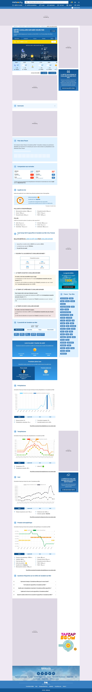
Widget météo (70, 677)
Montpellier (73, 326)
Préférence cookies (54, 679)
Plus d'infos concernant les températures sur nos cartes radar (43, 471)
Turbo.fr (64, 686)
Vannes (67, 350)
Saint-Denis (63, 342)
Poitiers (68, 337)
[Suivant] (56, 38)
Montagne (52, 5)
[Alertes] (71, 2)
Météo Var (43, 26)
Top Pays (62, 5)
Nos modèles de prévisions (58, 677)
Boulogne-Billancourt (65, 306)
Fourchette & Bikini (30, 686)
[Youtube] (46, 673)
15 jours (34, 38)
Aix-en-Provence (64, 298)
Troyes (72, 348)
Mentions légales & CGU (40, 677)
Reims (73, 337)
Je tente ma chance (68, 287)
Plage (42, 5)
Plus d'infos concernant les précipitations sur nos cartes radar (43, 425)
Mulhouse (63, 328)
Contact (49, 677)
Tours (68, 348)
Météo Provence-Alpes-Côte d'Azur (33, 26)
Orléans (62, 334)
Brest (73, 306)
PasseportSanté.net (43, 686)
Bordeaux (63, 303)
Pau (71, 334)
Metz (68, 326)
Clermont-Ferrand (64, 315)
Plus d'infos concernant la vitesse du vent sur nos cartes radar (43, 517)
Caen (62, 309)
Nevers (62, 331)
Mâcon (72, 323)
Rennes (62, 339)
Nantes (73, 328)
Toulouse (63, 348)
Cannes (66, 309)
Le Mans (68, 320)
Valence (62, 350)
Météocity (16, 26)
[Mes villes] (79, 2)
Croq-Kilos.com (58, 686)
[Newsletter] (75, 2)
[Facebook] (38, 673)
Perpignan (63, 337)
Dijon (71, 315)
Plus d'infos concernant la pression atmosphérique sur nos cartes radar (41, 570)
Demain (43, 38)
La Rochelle (69, 317)
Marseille (63, 326)
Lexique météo (36, 679)
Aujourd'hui (16, 38)
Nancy (68, 328)
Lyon (67, 323)
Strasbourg (63, 345)
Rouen (67, 339)
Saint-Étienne (70, 342)
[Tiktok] (50, 673)
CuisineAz (51, 686)
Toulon (69, 345)
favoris (53, 31)
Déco (36, 686)
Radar (70, 5)
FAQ (76, 677)
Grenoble (63, 317)
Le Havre (63, 320)
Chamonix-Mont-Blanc (65, 312)
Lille (73, 320)
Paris (67, 334)
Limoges (62, 323)
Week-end (53, 38)
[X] (42, 673)
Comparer (26, 38)
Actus (78, 5)
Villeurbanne (63, 353)
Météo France (22, 26)
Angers (62, 301)
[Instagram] (53, 673)
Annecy (67, 301)
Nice (67, 331)
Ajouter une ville (77, 7)
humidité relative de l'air (23, 284)
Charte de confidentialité (21, 677)
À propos (30, 677)
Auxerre (72, 301)
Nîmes (71, 331)
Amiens (71, 298)
